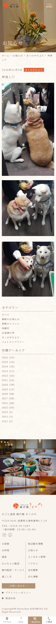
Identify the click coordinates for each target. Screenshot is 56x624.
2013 (5, 416)
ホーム (5, 55)
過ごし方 (7, 576)
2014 (5, 412)
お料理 (5, 550)
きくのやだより (35, 55)
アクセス (33, 563)
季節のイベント (10, 323)
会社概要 (33, 570)
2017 (5, 398)
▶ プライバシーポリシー (16, 592)
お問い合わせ (17, 585)
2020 (5, 384)
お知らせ (18, 55)
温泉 (4, 556)
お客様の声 (8, 332)
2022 (5, 375)
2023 (5, 371)
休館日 (5, 328)
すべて (5, 314)
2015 (5, 407)
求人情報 (33, 576)
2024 (5, 366)
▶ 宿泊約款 (9, 598)
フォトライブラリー (13, 341)
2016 (5, 403)
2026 (5, 357)
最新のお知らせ (10, 319)
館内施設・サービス (13, 570)
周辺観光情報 (35, 543)
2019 (5, 389)
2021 (5, 380)
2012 (5, 421)
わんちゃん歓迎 (10, 563)
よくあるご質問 (37, 556)
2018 (5, 393)
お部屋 (5, 543)
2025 (5, 362)
